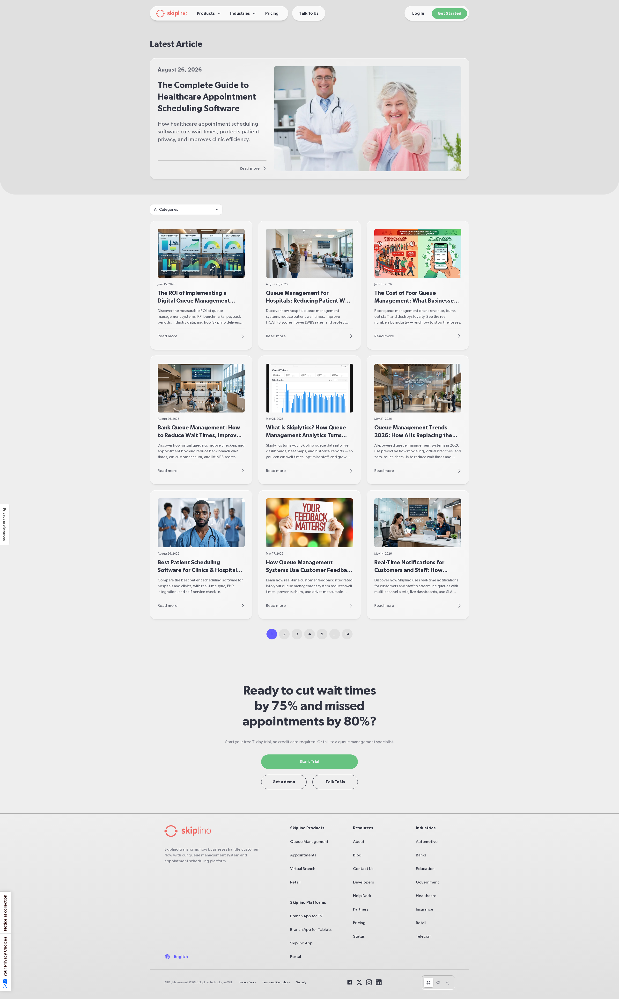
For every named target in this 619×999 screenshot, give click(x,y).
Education (425, 869)
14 (347, 634)
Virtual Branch (302, 869)
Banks (421, 855)
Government (427, 882)
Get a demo (284, 782)
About (358, 842)
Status (359, 936)
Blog (357, 855)
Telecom (424, 936)
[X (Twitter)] (359, 982)
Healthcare (426, 896)
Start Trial (309, 762)
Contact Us (363, 869)
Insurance (424, 909)
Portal (295, 957)
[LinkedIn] (379, 982)
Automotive (427, 842)
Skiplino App (301, 943)
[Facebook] (350, 982)
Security (301, 982)
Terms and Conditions (276, 982)
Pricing (359, 923)
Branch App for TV (306, 916)
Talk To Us (335, 782)
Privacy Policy (247, 982)
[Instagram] (369, 982)
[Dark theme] (448, 982)
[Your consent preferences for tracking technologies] (4, 524)
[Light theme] (438, 982)
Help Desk (362, 896)
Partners (360, 909)
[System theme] (428, 982)
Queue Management (309, 842)
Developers (363, 882)
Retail (295, 882)
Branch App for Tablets (311, 929)
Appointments (303, 855)
